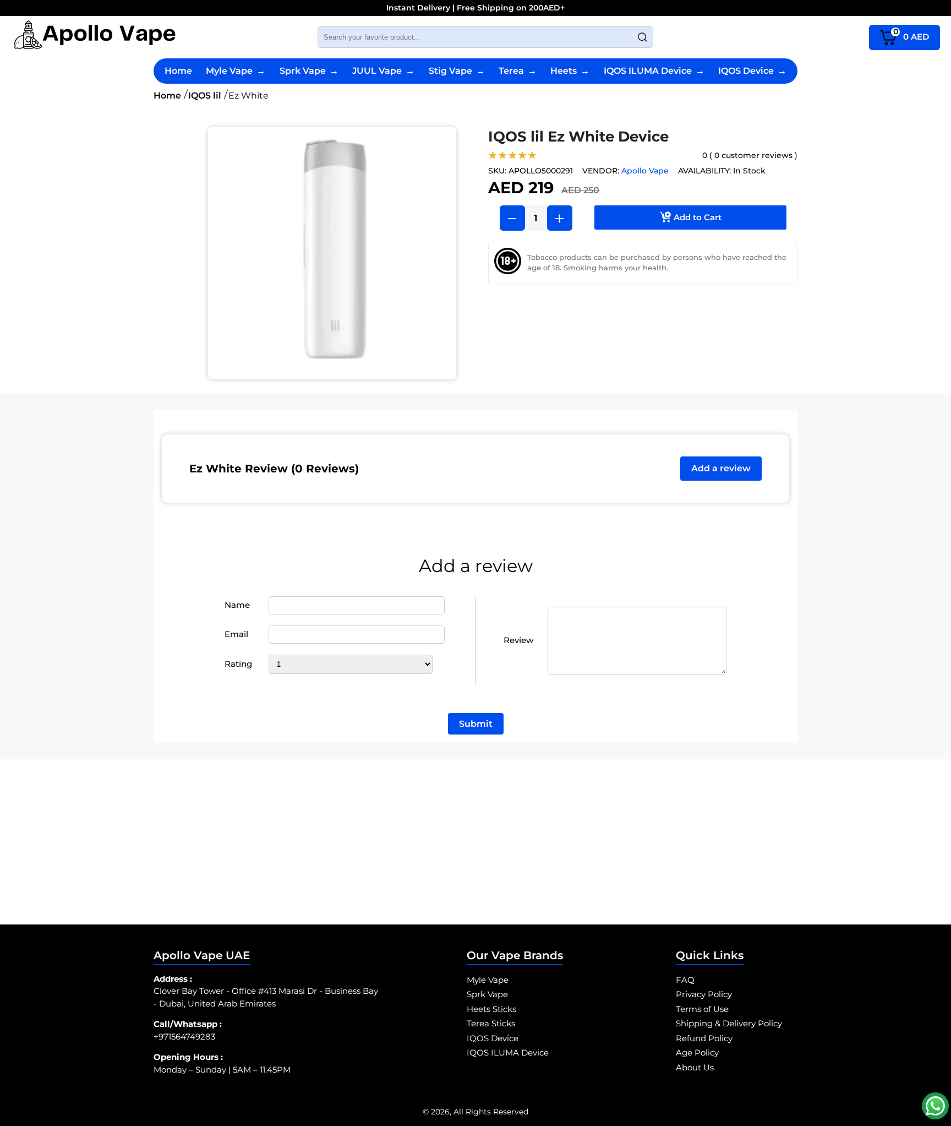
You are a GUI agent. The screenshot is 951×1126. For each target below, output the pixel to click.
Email (236, 634)
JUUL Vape (383, 71)
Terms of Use (702, 1009)
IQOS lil (204, 95)
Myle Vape (235, 71)
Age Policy (697, 1052)
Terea (518, 71)
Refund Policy (704, 1038)
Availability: (704, 171)
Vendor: (600, 171)
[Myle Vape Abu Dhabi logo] (94, 37)
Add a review (721, 468)
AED (911, 34)
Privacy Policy (704, 994)
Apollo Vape (645, 171)
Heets (569, 71)
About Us (695, 1067)
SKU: (497, 171)
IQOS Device (752, 71)
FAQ (685, 980)
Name (237, 605)
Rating (238, 664)
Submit (476, 724)
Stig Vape (457, 71)
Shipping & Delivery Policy (729, 1023)
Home (178, 71)
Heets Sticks (491, 1009)
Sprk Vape (309, 71)
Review (518, 640)
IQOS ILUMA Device (654, 71)
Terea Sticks (491, 1023)
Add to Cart (698, 217)
